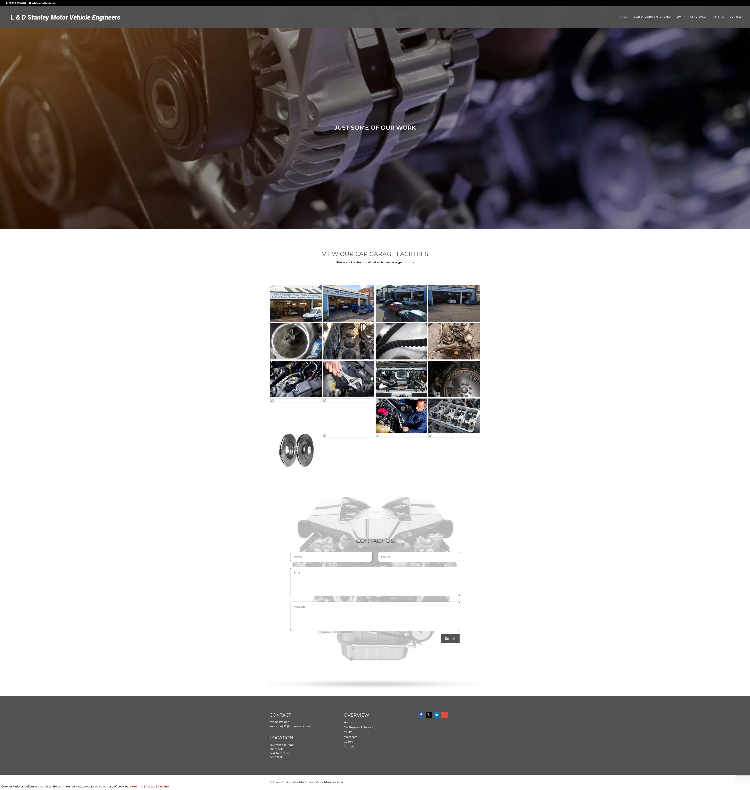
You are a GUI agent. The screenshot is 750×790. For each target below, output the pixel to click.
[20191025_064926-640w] (454, 358)
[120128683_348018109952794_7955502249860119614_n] (401, 321)
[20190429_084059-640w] (454, 321)
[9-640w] (454, 437)
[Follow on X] (429, 715)
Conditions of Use (329, 782)
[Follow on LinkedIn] (437, 715)
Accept (150, 786)
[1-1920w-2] (296, 401)
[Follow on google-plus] (444, 715)
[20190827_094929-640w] (348, 358)
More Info (136, 786)
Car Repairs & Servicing (652, 17)
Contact (737, 17)
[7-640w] (348, 437)
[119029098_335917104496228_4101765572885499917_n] (348, 321)
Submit (450, 638)
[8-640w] (401, 437)
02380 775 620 (279, 722)
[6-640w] (296, 467)
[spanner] (348, 396)
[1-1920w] (401, 431)
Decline (163, 786)
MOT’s (680, 17)
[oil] (296, 396)
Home (624, 17)
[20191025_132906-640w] (454, 396)
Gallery (718, 17)
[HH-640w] (401, 396)
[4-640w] (348, 401)
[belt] (401, 358)
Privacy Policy (280, 782)
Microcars (698, 17)
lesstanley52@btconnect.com (290, 726)
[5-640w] (454, 431)
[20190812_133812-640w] (296, 358)
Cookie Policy (303, 782)
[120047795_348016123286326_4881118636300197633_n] (296, 321)
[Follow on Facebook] (421, 715)
